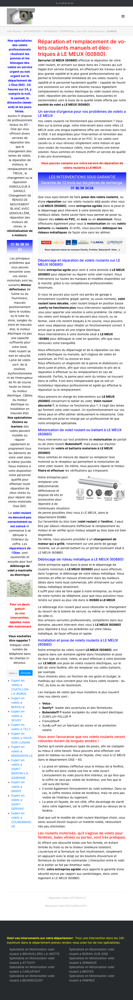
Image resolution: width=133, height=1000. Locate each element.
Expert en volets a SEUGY (18, 716)
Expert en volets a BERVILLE (18, 702)
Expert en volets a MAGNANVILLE (22, 751)
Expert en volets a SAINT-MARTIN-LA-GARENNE (20, 769)
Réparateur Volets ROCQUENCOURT (65, 905)
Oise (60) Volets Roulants (90, 31)
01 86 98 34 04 (66, 3)
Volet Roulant (14, 31)
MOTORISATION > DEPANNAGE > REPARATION (49, 31)
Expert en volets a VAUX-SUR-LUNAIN (21, 738)
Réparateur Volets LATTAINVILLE (67, 897)
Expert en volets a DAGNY (18, 786)
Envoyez (26, 672)
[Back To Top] (124, 992)
